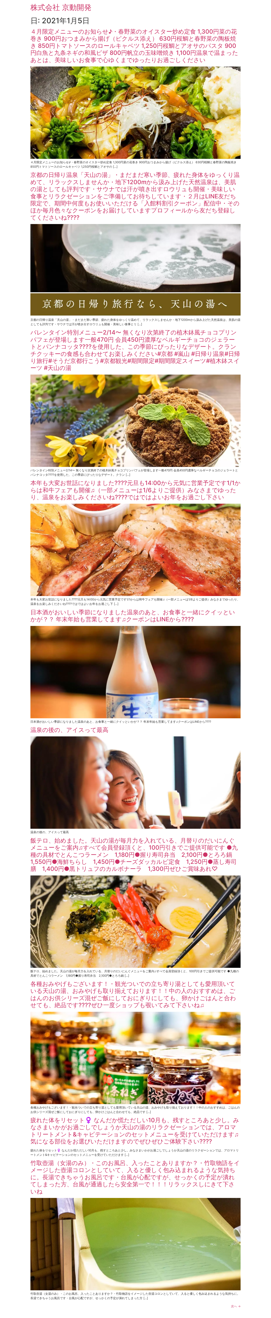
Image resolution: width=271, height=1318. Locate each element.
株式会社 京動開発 (60, 7)
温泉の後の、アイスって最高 (69, 729)
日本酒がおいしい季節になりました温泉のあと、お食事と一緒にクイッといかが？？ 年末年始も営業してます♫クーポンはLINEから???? (132, 616)
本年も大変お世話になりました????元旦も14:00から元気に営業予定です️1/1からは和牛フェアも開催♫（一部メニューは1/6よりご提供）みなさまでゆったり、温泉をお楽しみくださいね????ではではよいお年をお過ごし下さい (135, 490)
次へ (236, 1306)
